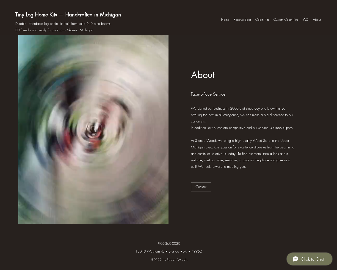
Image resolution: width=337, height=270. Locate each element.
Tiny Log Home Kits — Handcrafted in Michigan (68, 14)
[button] (201, 186)
